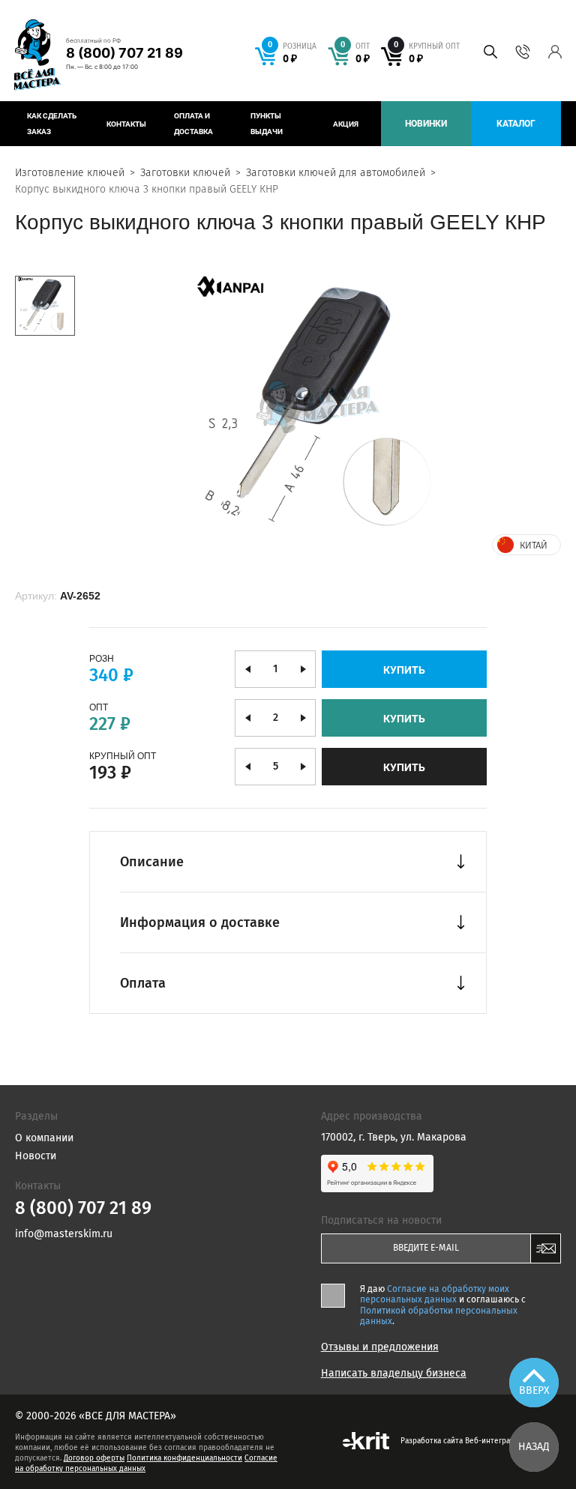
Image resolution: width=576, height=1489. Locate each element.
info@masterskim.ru (63, 1233)
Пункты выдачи (266, 124)
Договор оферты (94, 1458)
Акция (345, 124)
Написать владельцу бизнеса (393, 1373)
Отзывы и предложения (380, 1347)
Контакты (126, 124)
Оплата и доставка (193, 124)
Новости (35, 1156)
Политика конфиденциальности (184, 1458)
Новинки (426, 123)
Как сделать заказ (51, 124)
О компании (44, 1138)
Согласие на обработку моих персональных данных (434, 1294)
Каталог (516, 123)
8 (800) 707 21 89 (124, 53)
